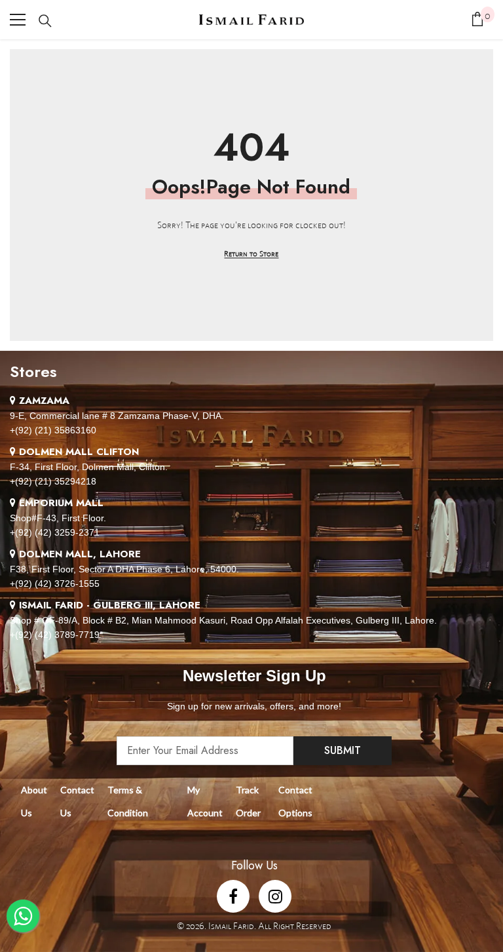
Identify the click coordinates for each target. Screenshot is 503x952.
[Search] (45, 21)
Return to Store (251, 253)
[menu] (18, 20)
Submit (342, 750)
